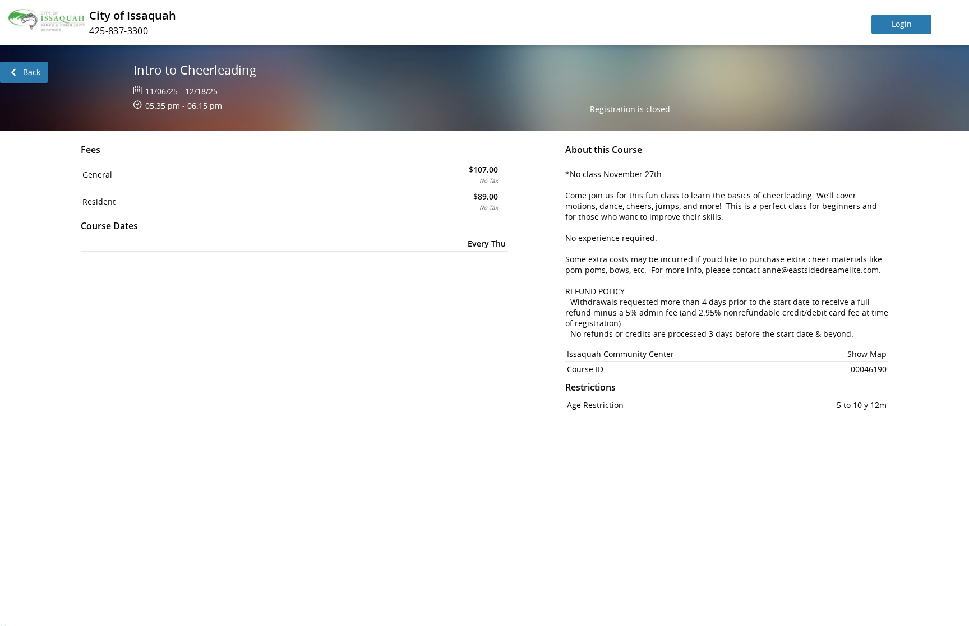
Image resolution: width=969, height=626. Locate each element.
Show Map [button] (867, 354)
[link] (24, 72)
